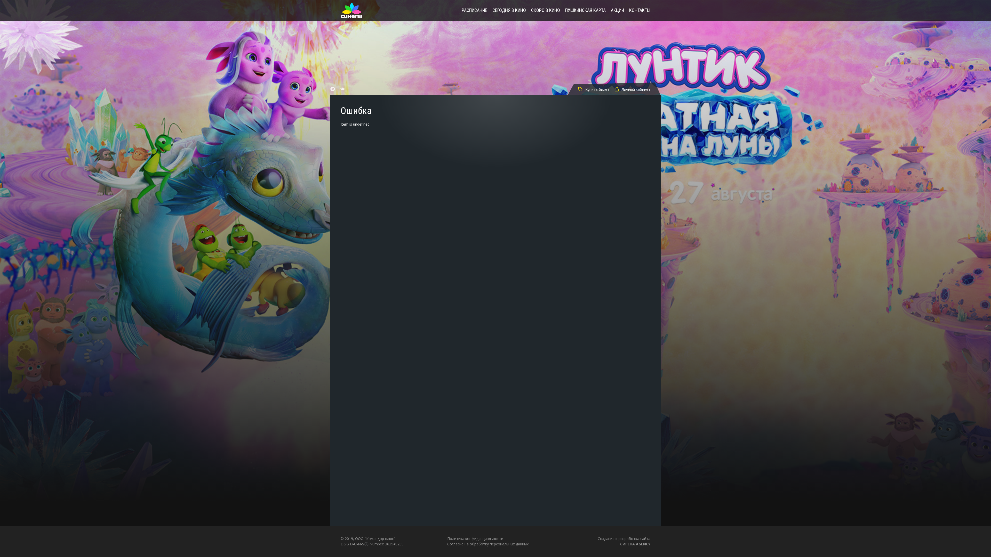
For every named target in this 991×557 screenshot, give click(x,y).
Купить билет (597, 89)
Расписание (474, 10)
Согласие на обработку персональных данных (488, 544)
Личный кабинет (636, 89)
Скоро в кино (545, 10)
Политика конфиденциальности (475, 538)
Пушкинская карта (585, 10)
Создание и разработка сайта (624, 541)
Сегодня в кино (509, 10)
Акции (617, 10)
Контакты (639, 10)
